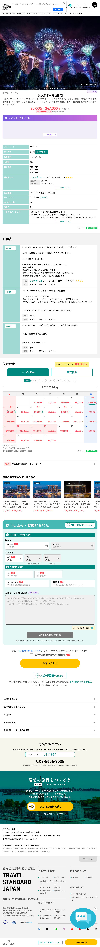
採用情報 (89, 877)
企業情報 (74, 877)
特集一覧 (57, 887)
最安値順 (72, 372)
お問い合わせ (50, 663)
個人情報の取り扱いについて (30, 651)
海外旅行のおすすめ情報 (45, 891)
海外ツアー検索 (59, 877)
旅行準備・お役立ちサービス (45, 916)
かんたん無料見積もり (78, 894)
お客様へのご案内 (45, 910)
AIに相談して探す (45, 882)
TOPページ (44, 877)
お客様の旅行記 (59, 890)
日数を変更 (41, 152)
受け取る (58, 9)
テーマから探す (45, 887)
